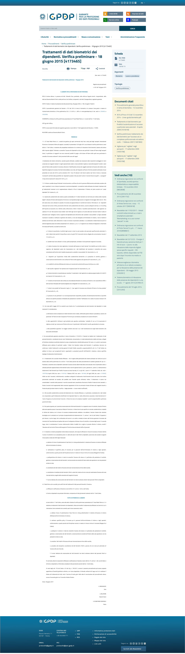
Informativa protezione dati (104, 631)
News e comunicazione (91, 36)
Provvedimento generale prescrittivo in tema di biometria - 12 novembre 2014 (130, 108)
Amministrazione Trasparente (133, 36)
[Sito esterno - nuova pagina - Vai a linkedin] (131, 643)
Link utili (97, 644)
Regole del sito (100, 637)
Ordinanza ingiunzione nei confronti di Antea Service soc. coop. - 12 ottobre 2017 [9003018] (130, 203)
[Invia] (132, 28)
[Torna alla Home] (69, 16)
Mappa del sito (100, 640)
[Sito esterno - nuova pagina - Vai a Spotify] (145, 643)
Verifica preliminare (68, 43)
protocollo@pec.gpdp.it (65, 645)
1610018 (63, 373)
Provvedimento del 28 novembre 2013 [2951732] (129, 195)
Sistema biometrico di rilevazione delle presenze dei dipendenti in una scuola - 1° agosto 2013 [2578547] (130, 280)
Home (44, 43)
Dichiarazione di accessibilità (105, 634)
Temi (108, 36)
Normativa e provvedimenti (65, 36)
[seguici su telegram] (130, 2)
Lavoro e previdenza (132, 76)
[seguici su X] (133, 2)
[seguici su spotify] (135, 2)
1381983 (83, 373)
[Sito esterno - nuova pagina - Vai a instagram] (134, 643)
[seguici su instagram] (125, 2)
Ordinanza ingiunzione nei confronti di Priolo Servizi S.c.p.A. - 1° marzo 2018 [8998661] (130, 228)
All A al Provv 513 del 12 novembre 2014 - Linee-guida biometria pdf (130, 116)
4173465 (122, 60)
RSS (78, 637)
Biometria (119, 76)
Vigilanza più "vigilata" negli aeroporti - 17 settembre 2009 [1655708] (128, 149)
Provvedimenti (53, 43)
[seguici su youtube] (127, 2)
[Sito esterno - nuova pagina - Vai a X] (142, 643)
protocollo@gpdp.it (46, 645)
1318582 (103, 373)
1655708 (44, 373)
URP (78, 631)
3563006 (44, 114)
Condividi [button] (102, 68)
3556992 (103, 111)
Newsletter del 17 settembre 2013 (129, 235)
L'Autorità (45, 36)
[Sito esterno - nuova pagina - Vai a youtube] (136, 643)
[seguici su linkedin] (122, 2)
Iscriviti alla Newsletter (132, 649)
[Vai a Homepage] (54, 623)
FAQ (78, 634)
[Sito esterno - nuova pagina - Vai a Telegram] (139, 643)
